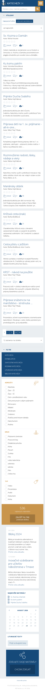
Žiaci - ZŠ (11, 390)
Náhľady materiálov (24, 21)
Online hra (11, 474)
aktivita (10, 467)
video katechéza (14, 460)
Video (10, 486)
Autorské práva (22, 680)
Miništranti (11, 411)
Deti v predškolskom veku (17, 397)
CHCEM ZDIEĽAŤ (22, 669)
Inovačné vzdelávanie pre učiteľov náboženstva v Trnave (21, 564)
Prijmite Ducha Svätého (17, 96)
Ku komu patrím (12, 63)
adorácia (11, 464)
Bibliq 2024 (15, 534)
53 (16, 332)
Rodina (10, 424)
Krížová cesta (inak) (14, 214)
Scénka (10, 453)
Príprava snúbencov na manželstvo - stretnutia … (18, 301)
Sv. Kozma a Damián (15, 35)
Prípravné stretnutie (15, 436)
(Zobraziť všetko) (22, 518)
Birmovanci (12, 404)
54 (20, 332)
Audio (10, 492)
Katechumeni (12, 421)
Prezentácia (12, 489)
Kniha (10, 447)
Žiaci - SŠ (11, 394)
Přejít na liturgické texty (18, 643)
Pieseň (10, 450)
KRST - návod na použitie (18, 272)
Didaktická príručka (15, 443)
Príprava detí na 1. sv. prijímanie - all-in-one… (22, 125)
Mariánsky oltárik (13, 186)
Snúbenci (11, 414)
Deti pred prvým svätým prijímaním (20, 401)
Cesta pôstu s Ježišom (16, 244)
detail (9, 45)
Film (9, 470)
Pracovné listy (13, 440)
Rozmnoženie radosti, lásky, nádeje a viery (19, 156)
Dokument (12, 496)
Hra (9, 457)
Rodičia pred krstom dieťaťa (18, 418)
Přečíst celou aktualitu (16, 552)
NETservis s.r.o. (20, 688)
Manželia (11, 387)
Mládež (10, 407)
